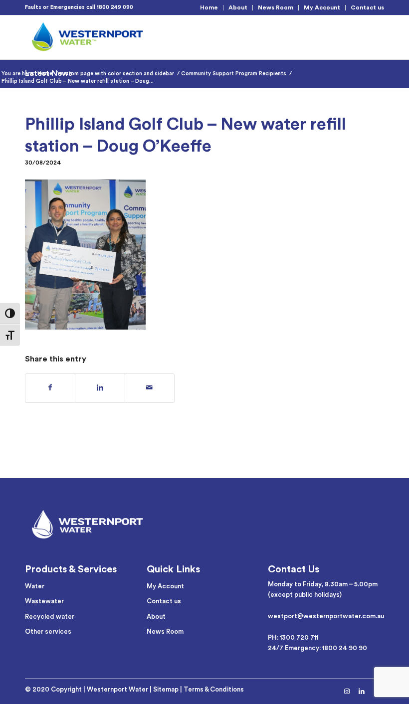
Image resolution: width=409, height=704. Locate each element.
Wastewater (44, 601)
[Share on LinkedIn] (99, 388)
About (237, 7)
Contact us (367, 7)
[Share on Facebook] (50, 388)
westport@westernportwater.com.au (326, 616)
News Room (275, 7)
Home (209, 7)
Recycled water (49, 616)
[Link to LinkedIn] (361, 691)
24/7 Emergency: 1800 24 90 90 (317, 648)
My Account (322, 7)
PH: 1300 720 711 (293, 637)
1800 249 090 (115, 7)
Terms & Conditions (214, 689)
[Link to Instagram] (346, 691)
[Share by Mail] (149, 388)
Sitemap (166, 689)
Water (34, 586)
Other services (48, 631)
